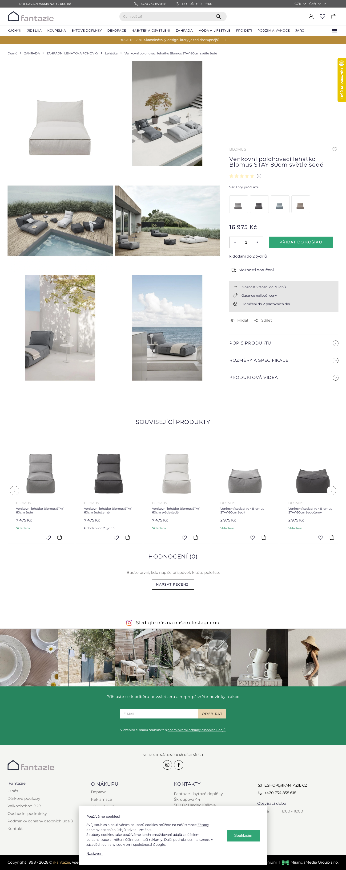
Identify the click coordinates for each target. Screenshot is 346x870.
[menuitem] (15, 30)
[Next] (331, 490)
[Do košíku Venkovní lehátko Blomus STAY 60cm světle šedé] (195, 537)
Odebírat (212, 714)
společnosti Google (149, 844)
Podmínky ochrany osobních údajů (40, 821)
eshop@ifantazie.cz (285, 785)
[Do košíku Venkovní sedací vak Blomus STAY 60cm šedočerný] (332, 537)
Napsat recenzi (173, 584)
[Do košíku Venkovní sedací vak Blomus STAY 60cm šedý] (264, 537)
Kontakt (15, 828)
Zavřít (240, 398)
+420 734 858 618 (280, 793)
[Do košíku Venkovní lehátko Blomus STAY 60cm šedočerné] (127, 537)
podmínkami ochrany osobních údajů (196, 730)
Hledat (219, 16)
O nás (13, 791)
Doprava (98, 792)
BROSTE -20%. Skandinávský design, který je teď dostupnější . (170, 40)
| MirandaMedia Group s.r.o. (308, 862)
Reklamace (101, 799)
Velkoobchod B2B (24, 806)
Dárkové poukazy (24, 798)
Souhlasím (243, 835)
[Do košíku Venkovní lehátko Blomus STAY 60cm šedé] (59, 537)
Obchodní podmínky (27, 813)
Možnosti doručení (256, 270)
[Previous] (14, 490)
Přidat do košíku (300, 242)
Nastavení (94, 854)
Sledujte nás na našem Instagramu (178, 622)
